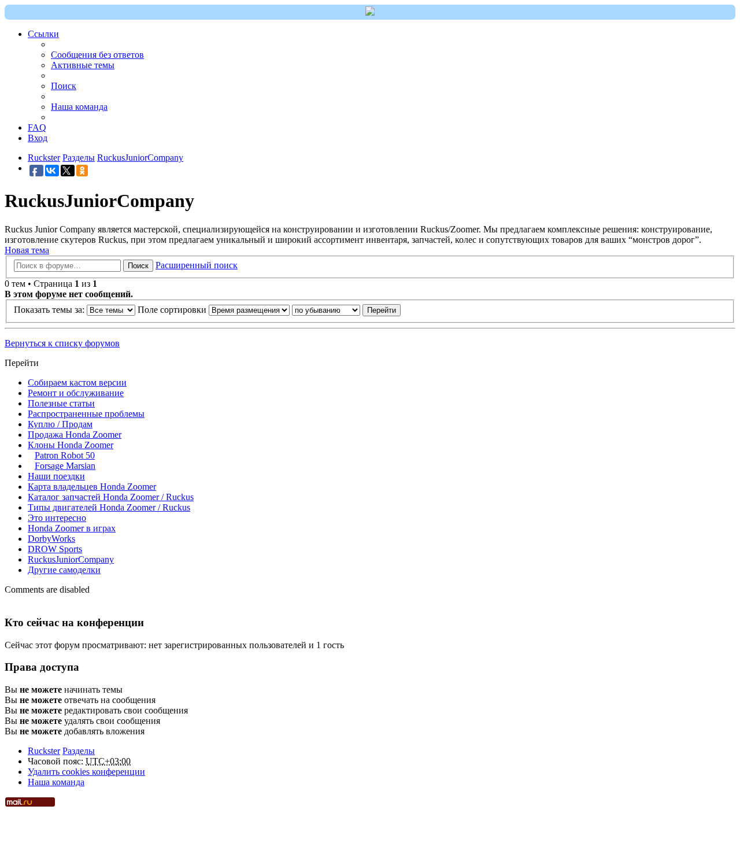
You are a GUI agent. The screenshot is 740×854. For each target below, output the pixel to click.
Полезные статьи (61, 403)
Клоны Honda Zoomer (70, 445)
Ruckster (44, 751)
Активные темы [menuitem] (82, 65)
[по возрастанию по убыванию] (326, 310)
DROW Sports (55, 549)
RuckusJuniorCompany (71, 559)
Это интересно (57, 518)
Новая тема (27, 250)
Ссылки (43, 34)
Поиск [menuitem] (63, 86)
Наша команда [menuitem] (79, 107)
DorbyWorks (51, 539)
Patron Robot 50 (65, 455)
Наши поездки (56, 476)
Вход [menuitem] (37, 138)
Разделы (78, 751)
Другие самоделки (64, 570)
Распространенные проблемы (86, 414)
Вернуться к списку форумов (62, 343)
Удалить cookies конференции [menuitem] (86, 772)
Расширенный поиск (197, 265)
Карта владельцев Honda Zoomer (92, 486)
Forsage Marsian (65, 466)
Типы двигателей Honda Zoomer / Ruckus (109, 507)
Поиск (138, 265)
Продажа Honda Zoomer (74, 434)
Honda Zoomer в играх (72, 528)
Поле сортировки (173, 310)
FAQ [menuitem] (37, 127)
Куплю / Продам (60, 424)
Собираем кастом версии (77, 382)
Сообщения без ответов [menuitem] (97, 55)
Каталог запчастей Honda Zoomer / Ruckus (111, 497)
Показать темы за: (50, 310)
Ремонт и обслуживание (76, 393)
